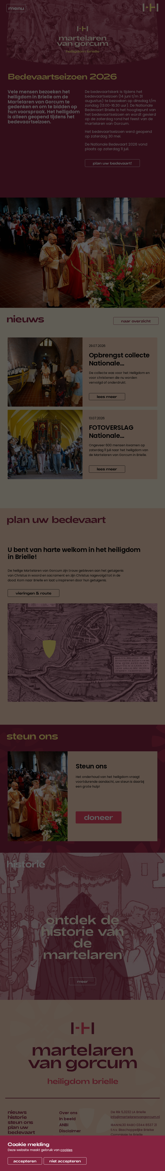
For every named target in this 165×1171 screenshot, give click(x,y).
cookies (66, 1150)
